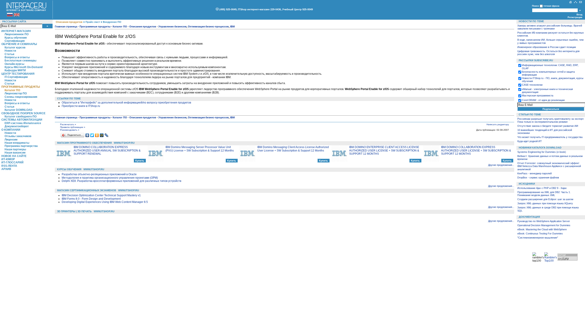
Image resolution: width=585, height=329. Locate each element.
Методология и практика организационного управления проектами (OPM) (110, 177)
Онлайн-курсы (14, 64)
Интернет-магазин (16, 31)
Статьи (9, 54)
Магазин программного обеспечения (84, 142)
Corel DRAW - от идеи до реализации (543, 100)
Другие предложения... (501, 165)
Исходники (527, 183)
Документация (529, 216)
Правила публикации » (72, 127)
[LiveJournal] (106, 135)
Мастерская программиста (537, 95)
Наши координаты (17, 142)
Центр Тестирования (18, 73)
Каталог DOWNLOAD (18, 109)
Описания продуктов (69, 22)
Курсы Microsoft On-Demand (24, 67)
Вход (579, 14)
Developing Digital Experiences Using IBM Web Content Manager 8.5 (105, 202)
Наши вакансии (15, 152)
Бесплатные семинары (20, 60)
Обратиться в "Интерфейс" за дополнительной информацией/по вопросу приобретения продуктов (126, 102)
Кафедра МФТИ (15, 70)
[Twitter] (92, 135)
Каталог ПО (12, 90)
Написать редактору (498, 124)
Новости (10, 50)
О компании (10, 129)
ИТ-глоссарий (12, 162)
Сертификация (15, 40)
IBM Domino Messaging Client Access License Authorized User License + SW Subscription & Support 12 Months (293, 149)
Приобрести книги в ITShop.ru (81, 106)
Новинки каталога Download (540, 147)
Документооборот (17, 126)
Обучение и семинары (19, 44)
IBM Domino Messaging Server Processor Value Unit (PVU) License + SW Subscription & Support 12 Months (199, 149)
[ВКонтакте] (87, 135)
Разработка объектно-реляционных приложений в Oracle (99, 174)
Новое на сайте (14, 156)
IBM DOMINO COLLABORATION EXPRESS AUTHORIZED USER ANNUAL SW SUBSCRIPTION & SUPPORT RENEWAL (107, 150)
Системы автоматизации (21, 119)
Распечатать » (68, 124)
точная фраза (551, 6)
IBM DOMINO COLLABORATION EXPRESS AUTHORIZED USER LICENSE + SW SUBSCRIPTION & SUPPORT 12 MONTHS (476, 150)
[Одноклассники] (97, 135)
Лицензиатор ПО (16, 93)
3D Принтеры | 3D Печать (74, 211)
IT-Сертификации (16, 77)
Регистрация (575, 17)
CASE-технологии (532, 84)
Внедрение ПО (112, 22)
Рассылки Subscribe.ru (536, 60)
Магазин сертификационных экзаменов (86, 190)
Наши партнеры (15, 149)
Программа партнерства (21, 146)
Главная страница (66, 26)
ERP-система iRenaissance (23, 123)
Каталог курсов (15, 47)
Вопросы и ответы (17, 57)
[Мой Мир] (101, 135)
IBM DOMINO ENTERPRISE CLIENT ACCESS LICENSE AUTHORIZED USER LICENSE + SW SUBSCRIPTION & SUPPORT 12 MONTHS (384, 150)
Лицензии (11, 139)
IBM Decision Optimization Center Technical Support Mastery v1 (101, 195)
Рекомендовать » (69, 130)
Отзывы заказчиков (18, 136)
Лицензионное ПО (17, 34)
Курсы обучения (16, 37)
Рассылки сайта (14, 21)
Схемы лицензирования (21, 96)
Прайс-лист (92, 22)
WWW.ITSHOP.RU (124, 142)
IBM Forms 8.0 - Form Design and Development (91, 198)
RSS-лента (9, 165)
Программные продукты (20, 86)
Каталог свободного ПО (21, 116)
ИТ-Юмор (8, 159)
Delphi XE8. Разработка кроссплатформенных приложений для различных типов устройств (121, 181)
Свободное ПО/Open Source (23, 113)
